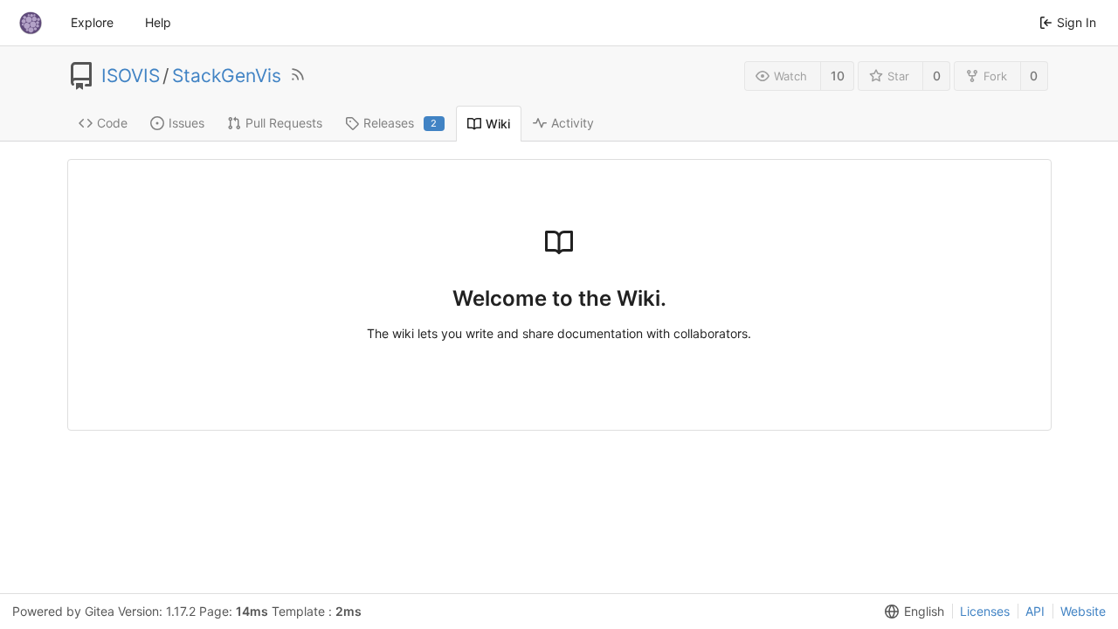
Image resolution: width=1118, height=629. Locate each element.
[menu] (911, 611)
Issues (186, 122)
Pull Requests (283, 122)
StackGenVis (226, 76)
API (1035, 611)
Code (112, 122)
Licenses (985, 611)
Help (158, 22)
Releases (400, 122)
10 (838, 75)
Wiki (498, 123)
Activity (572, 122)
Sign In (1076, 22)
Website (1083, 611)
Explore (92, 22)
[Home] (30, 23)
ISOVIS (130, 76)
